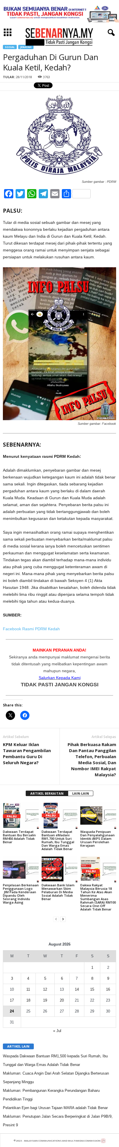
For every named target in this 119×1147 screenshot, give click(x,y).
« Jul (57, 1031)
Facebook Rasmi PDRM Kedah (31, 629)
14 (77, 989)
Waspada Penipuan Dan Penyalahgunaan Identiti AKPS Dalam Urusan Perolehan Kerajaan (97, 838)
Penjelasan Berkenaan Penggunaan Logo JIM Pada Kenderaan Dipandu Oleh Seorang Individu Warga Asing (21, 893)
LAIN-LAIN (80, 793)
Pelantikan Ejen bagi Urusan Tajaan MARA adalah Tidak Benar (55, 1108)
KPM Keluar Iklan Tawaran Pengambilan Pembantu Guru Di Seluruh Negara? (27, 753)
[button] (110, 32)
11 (28, 989)
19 (45, 1000)
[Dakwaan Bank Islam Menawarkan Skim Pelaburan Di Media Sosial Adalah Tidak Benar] (59, 869)
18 (28, 1000)
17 (12, 1000)
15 (92, 989)
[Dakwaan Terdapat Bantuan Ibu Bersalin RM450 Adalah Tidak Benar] (21, 815)
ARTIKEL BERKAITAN (47, 793)
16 (108, 989)
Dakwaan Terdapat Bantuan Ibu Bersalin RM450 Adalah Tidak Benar (19, 836)
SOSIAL (10, 47)
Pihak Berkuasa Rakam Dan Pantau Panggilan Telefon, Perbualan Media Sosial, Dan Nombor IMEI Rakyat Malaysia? (92, 759)
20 (62, 1000)
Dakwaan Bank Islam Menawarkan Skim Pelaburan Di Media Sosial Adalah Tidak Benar (58, 892)
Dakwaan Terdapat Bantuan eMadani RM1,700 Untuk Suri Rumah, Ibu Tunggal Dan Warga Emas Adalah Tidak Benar (58, 840)
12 (45, 989)
